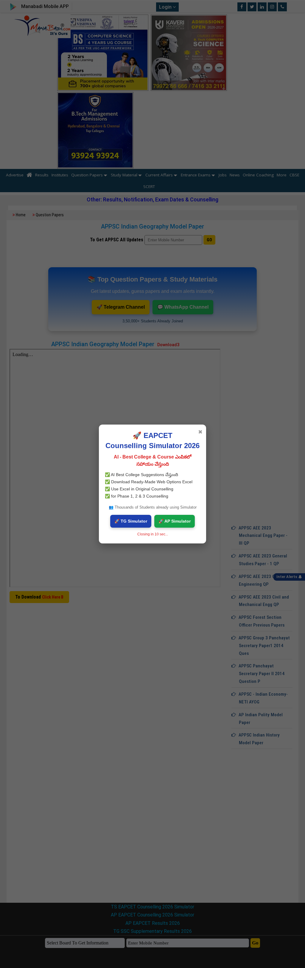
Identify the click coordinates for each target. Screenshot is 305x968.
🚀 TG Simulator (130, 521)
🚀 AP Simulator (174, 521)
